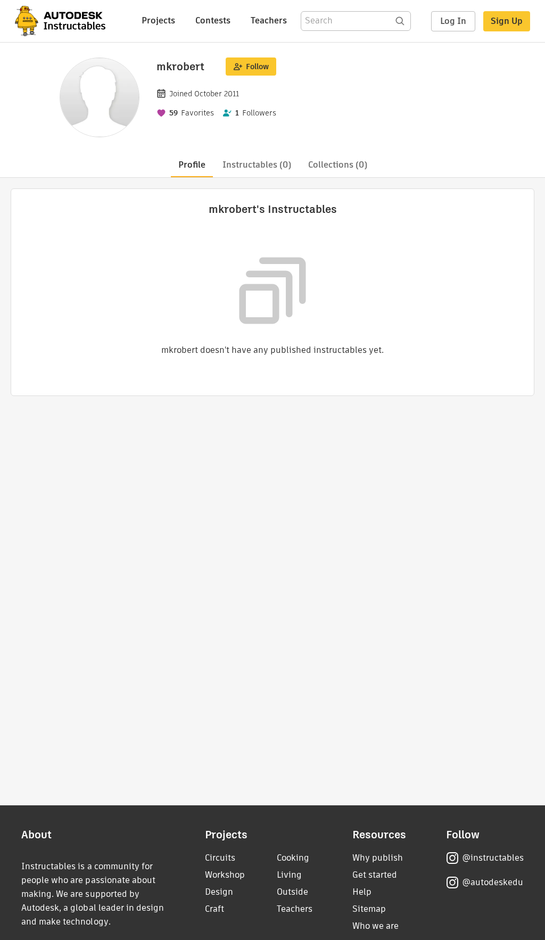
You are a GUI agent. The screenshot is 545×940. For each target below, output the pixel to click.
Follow (257, 66)
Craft (214, 909)
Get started (374, 875)
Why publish (377, 858)
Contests (212, 20)
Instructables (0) (256, 165)
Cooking (293, 858)
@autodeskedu (492, 882)
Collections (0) (337, 165)
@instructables (493, 858)
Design (219, 892)
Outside (292, 892)
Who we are (375, 926)
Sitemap (369, 909)
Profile (191, 165)
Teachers (269, 20)
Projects (158, 20)
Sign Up (507, 21)
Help (361, 892)
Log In (453, 21)
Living (289, 875)
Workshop (225, 875)
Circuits (220, 858)
